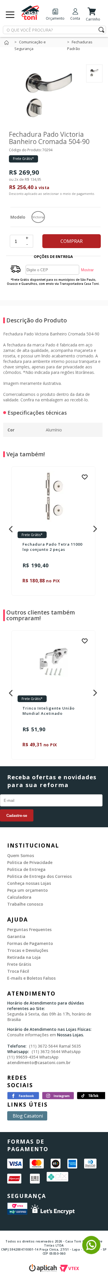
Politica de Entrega (26, 869)
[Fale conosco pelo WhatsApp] (91, 1251)
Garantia (16, 936)
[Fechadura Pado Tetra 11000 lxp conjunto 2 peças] (53, 498)
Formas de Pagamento (30, 943)
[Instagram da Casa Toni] (58, 1097)
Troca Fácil (18, 971)
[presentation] (10, 527)
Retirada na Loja (24, 957)
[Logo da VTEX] (69, 1270)
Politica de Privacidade (29, 862)
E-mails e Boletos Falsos (31, 978)
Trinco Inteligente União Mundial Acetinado (48, 711)
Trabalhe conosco (25, 904)
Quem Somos (20, 855)
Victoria (38, 217)
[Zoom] (94, 76)
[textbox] (54, 30)
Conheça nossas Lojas (29, 883)
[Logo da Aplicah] (44, 1270)
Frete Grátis (19, 964)
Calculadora (19, 897)
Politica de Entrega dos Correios (39, 876)
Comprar (71, 241)
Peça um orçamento (27, 890)
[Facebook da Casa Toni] (23, 1097)
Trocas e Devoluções (27, 950)
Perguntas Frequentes (29, 929)
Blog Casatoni (28, 1116)
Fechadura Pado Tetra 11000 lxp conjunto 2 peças (52, 547)
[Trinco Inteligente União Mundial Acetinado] (53, 661)
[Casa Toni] (8, 44)
